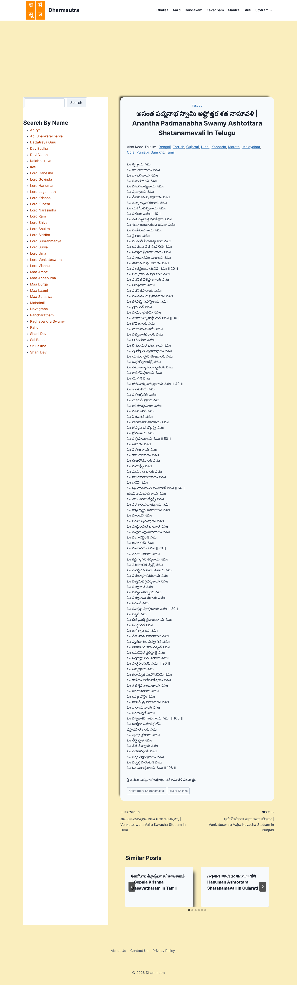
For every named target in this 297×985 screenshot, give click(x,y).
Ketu (33, 167)
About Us (118, 951)
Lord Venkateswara (46, 260)
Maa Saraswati (42, 297)
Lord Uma (38, 253)
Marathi (234, 147)
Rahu (34, 327)
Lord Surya (39, 247)
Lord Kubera (40, 204)
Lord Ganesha (41, 173)
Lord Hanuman (42, 186)
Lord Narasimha (43, 210)
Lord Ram (38, 216)
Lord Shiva (38, 223)
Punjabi (143, 152)
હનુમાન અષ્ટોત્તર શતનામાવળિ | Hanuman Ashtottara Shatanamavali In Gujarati (233, 882)
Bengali (165, 147)
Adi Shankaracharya (46, 136)
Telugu (197, 105)
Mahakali (37, 303)
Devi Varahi (39, 155)
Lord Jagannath (43, 192)
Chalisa (162, 10)
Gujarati (192, 147)
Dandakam (193, 10)
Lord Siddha (40, 235)
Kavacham (215, 10)
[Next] (262, 887)
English (178, 147)
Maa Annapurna (43, 278)
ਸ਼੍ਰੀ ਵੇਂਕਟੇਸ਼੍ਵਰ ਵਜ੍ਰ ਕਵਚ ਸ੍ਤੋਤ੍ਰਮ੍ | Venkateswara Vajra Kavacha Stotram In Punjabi (241, 821)
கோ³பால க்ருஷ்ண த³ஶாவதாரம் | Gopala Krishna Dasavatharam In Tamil (158, 882)
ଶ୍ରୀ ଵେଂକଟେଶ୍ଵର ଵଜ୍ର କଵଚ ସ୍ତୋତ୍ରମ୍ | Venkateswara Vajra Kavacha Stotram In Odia (153, 821)
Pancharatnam (42, 315)
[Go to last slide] (131, 887)
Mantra (234, 10)
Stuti (247, 10)
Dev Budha (39, 148)
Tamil (170, 152)
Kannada (219, 147)
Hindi (205, 147)
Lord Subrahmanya (45, 241)
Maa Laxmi (39, 291)
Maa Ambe (39, 272)
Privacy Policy (164, 951)
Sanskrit (157, 152)
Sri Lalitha (38, 346)
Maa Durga (39, 284)
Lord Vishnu (40, 266)
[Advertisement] (148, 51)
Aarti (177, 10)
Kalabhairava (40, 161)
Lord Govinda (41, 179)
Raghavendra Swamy (47, 321)
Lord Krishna (179, 790)
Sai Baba (37, 340)
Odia (131, 152)
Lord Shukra (40, 229)
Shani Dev (38, 334)
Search (76, 102)
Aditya (35, 130)
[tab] (189, 910)
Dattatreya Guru (43, 142)
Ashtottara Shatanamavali (146, 790)
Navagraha (39, 309)
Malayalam (251, 147)
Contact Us (139, 951)
